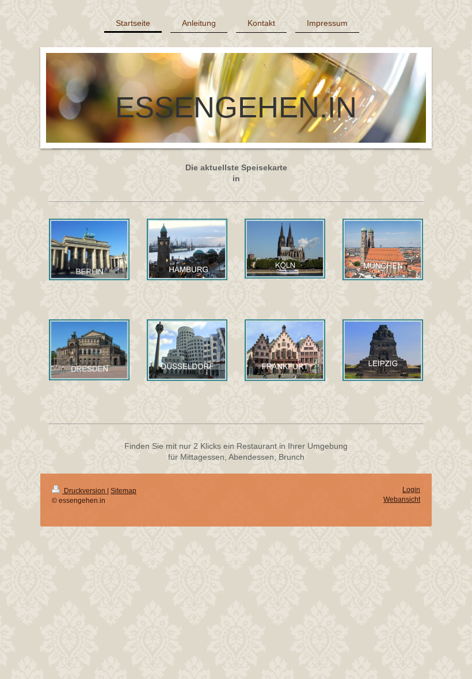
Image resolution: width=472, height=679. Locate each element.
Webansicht (401, 499)
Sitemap (123, 491)
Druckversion (84, 491)
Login (411, 490)
